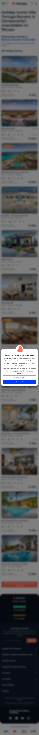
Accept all (19, 382)
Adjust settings (19, 377)
